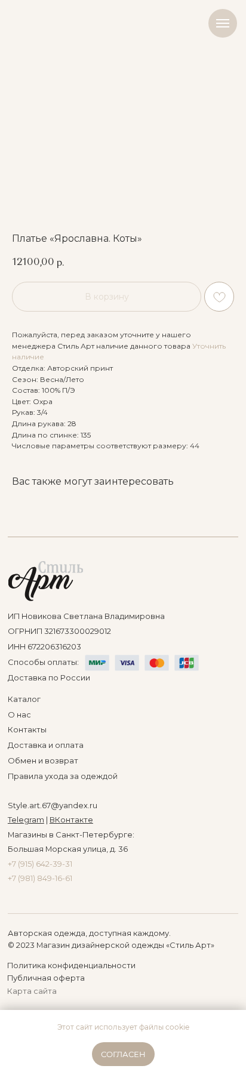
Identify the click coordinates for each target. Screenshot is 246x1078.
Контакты (27, 729)
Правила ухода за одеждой (63, 776)
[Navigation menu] (222, 23)
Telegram (26, 819)
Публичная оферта (46, 978)
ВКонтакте (71, 819)
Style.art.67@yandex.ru (52, 805)
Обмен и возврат (43, 760)
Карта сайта (32, 991)
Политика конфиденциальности (71, 965)
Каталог (24, 699)
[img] (45, 581)
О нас (19, 714)
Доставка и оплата (46, 745)
